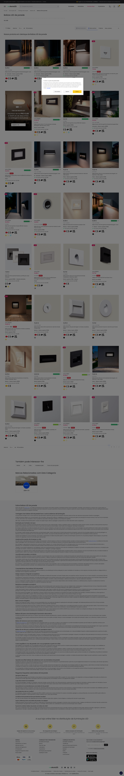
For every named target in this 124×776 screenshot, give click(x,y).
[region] (62, 86)
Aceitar (77, 91)
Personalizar (57, 91)
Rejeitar (67, 91)
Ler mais (48, 88)
